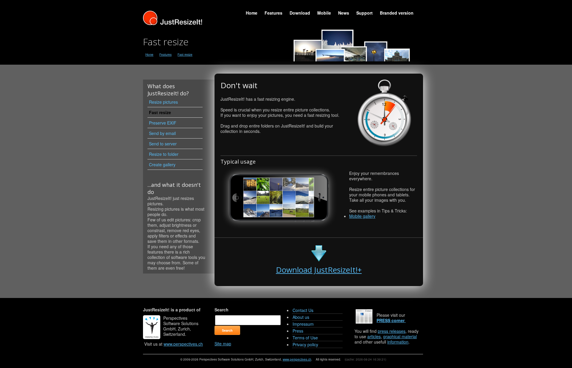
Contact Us (303, 310)
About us (301, 317)
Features (273, 13)
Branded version (397, 13)
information (397, 342)
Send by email (162, 133)
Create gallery (162, 164)
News (343, 13)
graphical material (400, 336)
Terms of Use (305, 338)
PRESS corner (391, 320)
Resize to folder (163, 154)
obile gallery (362, 216)
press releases (391, 331)
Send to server (163, 144)
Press (298, 331)
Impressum (303, 324)
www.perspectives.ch (183, 344)
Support (364, 13)
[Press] (405, 320)
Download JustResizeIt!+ (319, 269)
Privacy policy (305, 344)
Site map (222, 344)
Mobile (324, 13)
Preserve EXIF (162, 123)
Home (251, 13)
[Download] (318, 258)
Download (300, 13)
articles (374, 336)
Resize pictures (163, 102)
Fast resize (185, 54)
